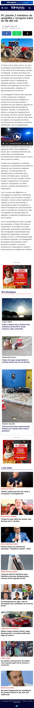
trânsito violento (8, 424)
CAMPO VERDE (6, 658)
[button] (29, 8)
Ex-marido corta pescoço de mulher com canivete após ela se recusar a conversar (15, 663)
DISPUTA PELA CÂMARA (9, 516)
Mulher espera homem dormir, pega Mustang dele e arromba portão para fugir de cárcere (15, 633)
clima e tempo (7, 322)
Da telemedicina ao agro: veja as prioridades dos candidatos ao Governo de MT (17, 604)
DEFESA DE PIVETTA (7, 489)
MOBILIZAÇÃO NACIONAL (9, 571)
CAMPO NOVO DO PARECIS (10, 628)
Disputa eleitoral (7, 688)
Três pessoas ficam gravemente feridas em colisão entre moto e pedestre (16, 429)
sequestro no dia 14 (9, 357)
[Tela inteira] (31, 144)
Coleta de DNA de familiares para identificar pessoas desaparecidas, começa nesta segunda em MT (15, 576)
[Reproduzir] (3, 144)
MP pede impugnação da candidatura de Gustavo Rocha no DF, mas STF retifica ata (16, 693)
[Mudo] (28, 144)
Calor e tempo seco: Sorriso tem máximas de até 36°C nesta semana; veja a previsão (16, 327)
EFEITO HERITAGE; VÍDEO (9, 544)
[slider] (15, 143)
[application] (17, 136)
